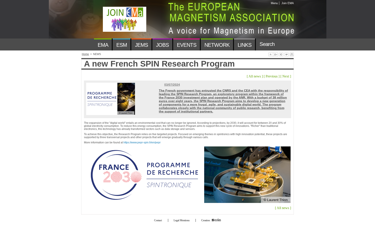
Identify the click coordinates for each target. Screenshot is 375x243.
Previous (272, 76)
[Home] (87, 44)
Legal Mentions (182, 220)
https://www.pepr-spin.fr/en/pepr (142, 142)
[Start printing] (292, 55)
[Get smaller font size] (270, 55)
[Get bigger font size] (275, 55)
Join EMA (287, 3)
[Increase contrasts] (281, 55)
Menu (274, 3)
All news (254, 76)
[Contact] (284, 44)
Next (285, 76)
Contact (158, 220)
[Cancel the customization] (287, 55)
